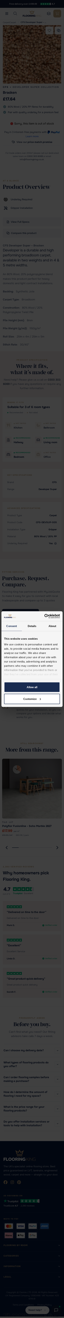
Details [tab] (32, 626)
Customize (30, 698)
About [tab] (52, 626)
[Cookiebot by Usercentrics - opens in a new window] (45, 616)
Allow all (32, 687)
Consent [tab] (11, 626)
